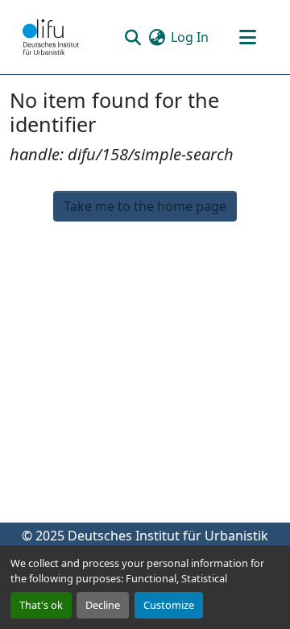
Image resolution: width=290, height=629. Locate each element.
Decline (102, 605)
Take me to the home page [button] (145, 206)
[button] (50, 37)
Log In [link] (190, 37)
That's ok (41, 605)
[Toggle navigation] (247, 37)
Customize (168, 605)
